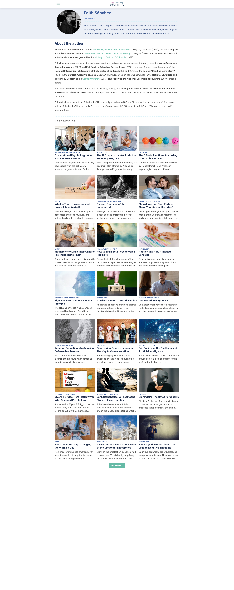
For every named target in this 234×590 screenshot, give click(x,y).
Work (57, 442)
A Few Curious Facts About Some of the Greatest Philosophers (116, 446)
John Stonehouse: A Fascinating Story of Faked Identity (116, 398)
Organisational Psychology (67, 153)
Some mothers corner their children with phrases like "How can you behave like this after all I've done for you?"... (75, 262)
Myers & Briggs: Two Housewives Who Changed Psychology (74, 398)
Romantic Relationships (149, 201)
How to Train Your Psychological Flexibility (116, 253)
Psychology (102, 153)
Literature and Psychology (109, 201)
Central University (91, 79)
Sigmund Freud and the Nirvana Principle (73, 302)
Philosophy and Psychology (67, 298)
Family (57, 249)
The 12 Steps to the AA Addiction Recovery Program (116, 157)
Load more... (117, 465)
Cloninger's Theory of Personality (159, 396)
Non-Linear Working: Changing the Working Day (73, 446)
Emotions (143, 153)
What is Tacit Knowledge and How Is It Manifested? (72, 206)
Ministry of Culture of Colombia (110, 57)
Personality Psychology (66, 394)
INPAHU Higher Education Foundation (110, 49)
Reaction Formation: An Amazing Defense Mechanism (74, 350)
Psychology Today (147, 345)
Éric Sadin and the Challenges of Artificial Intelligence (158, 350)
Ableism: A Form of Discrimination (117, 300)
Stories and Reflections (107, 394)
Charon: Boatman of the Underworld (111, 206)
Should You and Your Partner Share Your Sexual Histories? (156, 206)
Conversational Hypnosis (154, 300)
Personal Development (107, 249)
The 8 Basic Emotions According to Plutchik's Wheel (158, 157)
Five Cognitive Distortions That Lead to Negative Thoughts (157, 446)
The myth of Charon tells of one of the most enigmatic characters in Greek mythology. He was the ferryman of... (116, 214)
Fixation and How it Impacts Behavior (155, 253)
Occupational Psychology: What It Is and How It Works (74, 157)
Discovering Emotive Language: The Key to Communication (115, 350)
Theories (142, 394)
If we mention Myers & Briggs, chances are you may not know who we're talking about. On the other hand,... (74, 407)
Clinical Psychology (64, 345)
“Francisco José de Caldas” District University (107, 53)
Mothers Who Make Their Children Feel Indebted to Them (75, 253)
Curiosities (102, 442)
